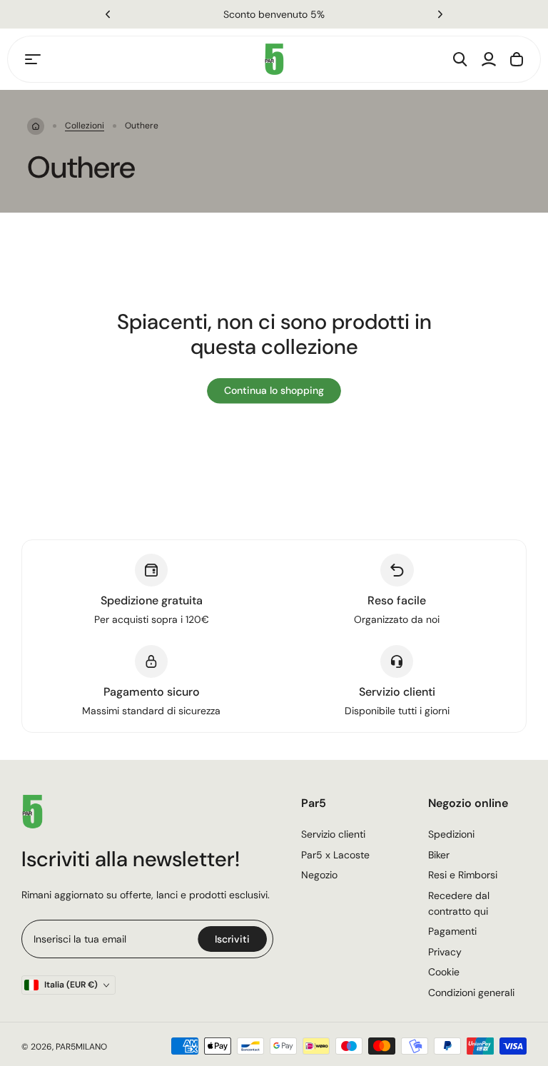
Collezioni (84, 125)
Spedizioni (451, 834)
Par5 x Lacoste (335, 854)
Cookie (444, 971)
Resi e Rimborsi (462, 874)
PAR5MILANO (81, 1046)
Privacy (445, 951)
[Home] (35, 126)
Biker (439, 854)
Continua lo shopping (274, 390)
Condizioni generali (471, 992)
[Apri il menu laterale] (33, 59)
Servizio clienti (333, 834)
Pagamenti (452, 931)
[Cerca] (460, 59)
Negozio (319, 874)
